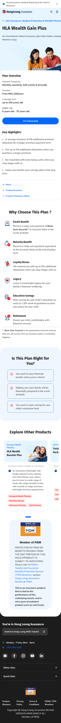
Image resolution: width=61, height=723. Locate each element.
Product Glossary (6, 703)
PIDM (29, 581)
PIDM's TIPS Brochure (50, 703)
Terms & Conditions (34, 703)
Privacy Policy (20, 703)
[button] (28, 517)
